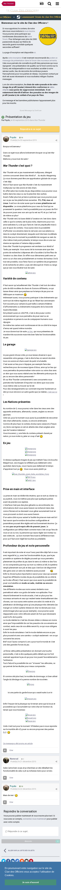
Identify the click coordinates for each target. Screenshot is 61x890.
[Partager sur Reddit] (22, 861)
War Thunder (39, 120)
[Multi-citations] (5, 750)
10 (22, 138)
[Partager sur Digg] (13, 861)
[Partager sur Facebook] (8, 861)
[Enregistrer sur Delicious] (17, 861)
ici (35, 52)
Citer (11, 750)
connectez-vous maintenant (34, 819)
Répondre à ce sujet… (18, 831)
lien (18, 555)
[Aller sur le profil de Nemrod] (6, 760)
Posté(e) (24, 140)
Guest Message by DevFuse (30, 111)
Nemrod (14, 758)
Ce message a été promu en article (18, 743)
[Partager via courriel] (26, 861)
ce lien (30, 331)
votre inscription (15, 58)
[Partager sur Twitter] (3, 861)
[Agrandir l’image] (25, 294)
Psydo (7, 120)
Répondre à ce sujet (30, 129)
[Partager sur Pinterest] (31, 861)
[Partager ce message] (56, 140)
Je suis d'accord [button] (30, 882)
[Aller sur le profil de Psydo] (6, 139)
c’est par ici (52, 392)
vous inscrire (29, 31)
